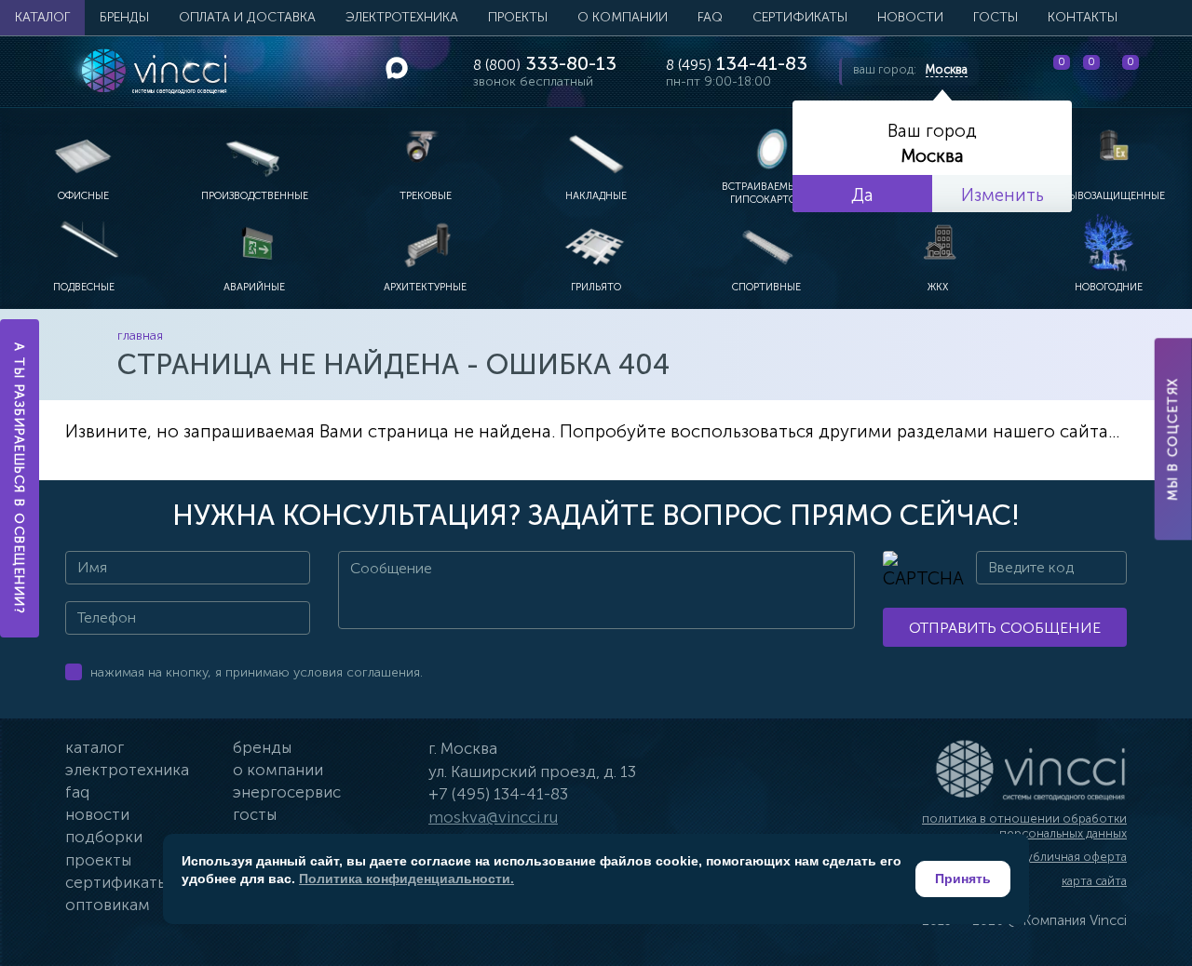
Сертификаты (799, 17)
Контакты (1083, 17)
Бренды (124, 17)
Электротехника (401, 17)
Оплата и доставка (247, 17)
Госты (255, 814)
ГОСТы (995, 17)
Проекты (518, 17)
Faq (77, 792)
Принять (963, 878)
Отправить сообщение (1005, 628)
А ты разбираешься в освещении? (20, 478)
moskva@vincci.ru (493, 817)
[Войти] (1163, 72)
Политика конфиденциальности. (406, 878)
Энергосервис (287, 792)
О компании (622, 17)
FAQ (710, 17)
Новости (910, 17)
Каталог (42, 17)
